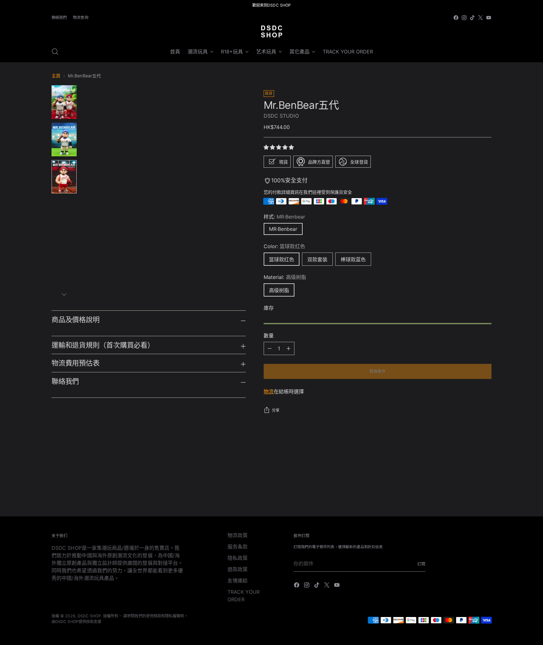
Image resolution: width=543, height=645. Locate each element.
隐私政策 (238, 558)
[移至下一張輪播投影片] (486, 469)
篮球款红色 (281, 259)
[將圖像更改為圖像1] (64, 102)
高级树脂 (279, 290)
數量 (269, 335)
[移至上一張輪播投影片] (471, 469)
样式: (284, 217)
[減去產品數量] (288, 348)
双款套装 (317, 259)
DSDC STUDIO (281, 116)
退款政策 (238, 569)
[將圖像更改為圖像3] (64, 177)
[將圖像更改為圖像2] (64, 139)
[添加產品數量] (269, 348)
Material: (285, 277)
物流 (269, 391)
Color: (284, 246)
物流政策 (238, 535)
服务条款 (238, 546)
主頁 (56, 75)
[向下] (64, 294)
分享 (276, 410)
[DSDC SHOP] (271, 31)
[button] (280, 147)
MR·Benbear (283, 229)
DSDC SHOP (89, 616)
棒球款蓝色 (353, 259)
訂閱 (421, 564)
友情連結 (238, 580)
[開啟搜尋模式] (55, 51)
